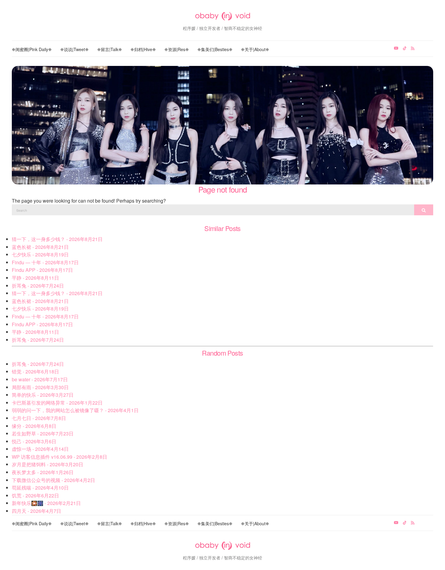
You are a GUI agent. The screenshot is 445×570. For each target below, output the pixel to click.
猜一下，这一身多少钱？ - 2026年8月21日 (57, 239)
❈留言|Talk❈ (109, 49)
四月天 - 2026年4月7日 (36, 510)
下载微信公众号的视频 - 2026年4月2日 (53, 480)
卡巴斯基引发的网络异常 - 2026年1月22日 (57, 402)
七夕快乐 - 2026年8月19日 (40, 254)
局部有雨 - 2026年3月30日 (40, 387)
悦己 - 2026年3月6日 (34, 441)
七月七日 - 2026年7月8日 (39, 418)
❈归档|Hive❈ (143, 49)
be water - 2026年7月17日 (40, 379)
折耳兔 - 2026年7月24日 (38, 285)
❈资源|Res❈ (176, 49)
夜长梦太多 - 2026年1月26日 (43, 472)
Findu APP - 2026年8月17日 (42, 269)
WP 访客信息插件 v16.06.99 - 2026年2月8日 (59, 456)
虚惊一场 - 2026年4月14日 (40, 448)
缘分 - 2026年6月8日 (34, 425)
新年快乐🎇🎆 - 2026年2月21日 (46, 503)
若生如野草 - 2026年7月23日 (43, 433)
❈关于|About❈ (255, 49)
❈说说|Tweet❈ (74, 49)
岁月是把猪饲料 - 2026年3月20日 (47, 464)
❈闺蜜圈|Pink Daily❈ (32, 49)
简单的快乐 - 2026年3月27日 (43, 394)
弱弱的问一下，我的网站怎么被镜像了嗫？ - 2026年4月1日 (75, 410)
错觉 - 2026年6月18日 (35, 371)
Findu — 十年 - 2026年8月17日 (45, 262)
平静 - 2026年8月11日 (35, 277)
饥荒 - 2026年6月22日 (35, 495)
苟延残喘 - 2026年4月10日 (40, 487)
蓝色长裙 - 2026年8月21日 (40, 246)
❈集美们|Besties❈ (214, 49)
